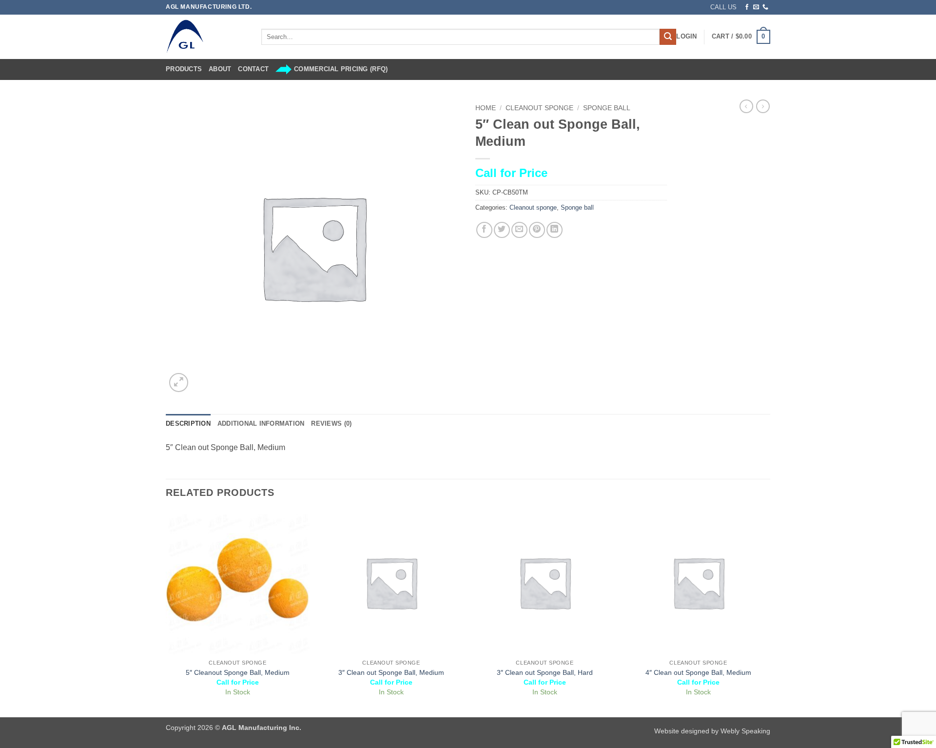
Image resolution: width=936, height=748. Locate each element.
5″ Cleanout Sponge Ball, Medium (238, 672)
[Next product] (746, 106)
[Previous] (166, 613)
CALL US (723, 7)
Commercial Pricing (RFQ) (341, 69)
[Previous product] (763, 106)
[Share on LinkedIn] (554, 230)
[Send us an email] (756, 7)
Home (485, 108)
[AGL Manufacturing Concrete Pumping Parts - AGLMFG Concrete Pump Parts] (206, 37)
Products (184, 69)
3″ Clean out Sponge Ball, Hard (545, 672)
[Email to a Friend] (519, 230)
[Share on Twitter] (502, 230)
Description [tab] (188, 423)
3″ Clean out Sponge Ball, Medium (391, 672)
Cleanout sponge (539, 108)
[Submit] (668, 37)
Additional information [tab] (261, 423)
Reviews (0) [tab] (331, 423)
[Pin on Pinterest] (537, 230)
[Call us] (765, 7)
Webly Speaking (745, 731)
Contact (253, 69)
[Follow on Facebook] (747, 7)
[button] (686, 36)
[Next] (769, 613)
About (220, 69)
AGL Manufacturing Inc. (261, 727)
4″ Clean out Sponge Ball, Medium (698, 672)
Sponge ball (606, 108)
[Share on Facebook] (484, 230)
